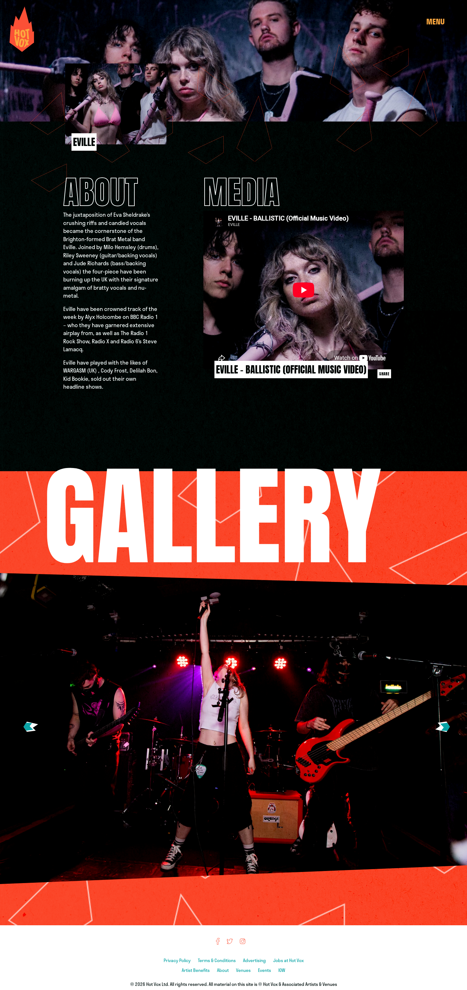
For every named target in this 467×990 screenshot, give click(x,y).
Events (265, 970)
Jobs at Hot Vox (288, 960)
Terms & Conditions (217, 960)
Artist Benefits (196, 970)
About (223, 970)
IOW (281, 970)
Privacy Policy (178, 960)
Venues (244, 970)
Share (384, 374)
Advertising (255, 960)
